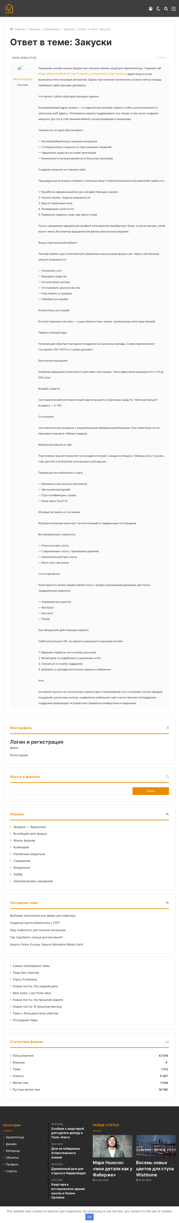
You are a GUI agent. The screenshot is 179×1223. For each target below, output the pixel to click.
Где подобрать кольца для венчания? (36, 937)
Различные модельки (29, 854)
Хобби (17, 874)
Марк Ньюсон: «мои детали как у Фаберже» (113, 1168)
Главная (19, 29)
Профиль (12, 1164)
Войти (14, 748)
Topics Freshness (25, 979)
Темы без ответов (26, 972)
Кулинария (52, 29)
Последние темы (25, 1020)
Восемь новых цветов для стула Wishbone (155, 1168)
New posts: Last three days (32, 993)
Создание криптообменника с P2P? (35, 922)
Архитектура (15, 1137)
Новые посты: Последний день (35, 986)
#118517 (162, 57)
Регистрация (19, 755)
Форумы (34, 29)
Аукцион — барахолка (29, 827)
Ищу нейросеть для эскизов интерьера (37, 930)
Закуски (68, 29)
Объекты (12, 1157)
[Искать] (166, 10)
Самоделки (21, 861)
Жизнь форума (24, 840)
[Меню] (173, 10)
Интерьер (13, 1151)
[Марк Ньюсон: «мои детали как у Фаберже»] (113, 1146)
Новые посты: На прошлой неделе (38, 1000)
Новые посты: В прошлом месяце (37, 1006)
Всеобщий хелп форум (29, 833)
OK (89, 1217)
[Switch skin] (158, 10)
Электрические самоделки (33, 881)
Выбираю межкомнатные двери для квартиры (43, 915)
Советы (11, 1171)
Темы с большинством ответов (35, 1013)
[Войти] (150, 10)
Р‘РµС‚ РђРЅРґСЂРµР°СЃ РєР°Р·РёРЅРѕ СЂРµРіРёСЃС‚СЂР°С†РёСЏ (82, 74)
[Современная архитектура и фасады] (9, 8)
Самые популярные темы (31, 966)
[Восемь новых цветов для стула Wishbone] (156, 1146)
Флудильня (21, 867)
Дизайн (11, 1144)
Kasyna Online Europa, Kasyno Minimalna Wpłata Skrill (46, 944)
